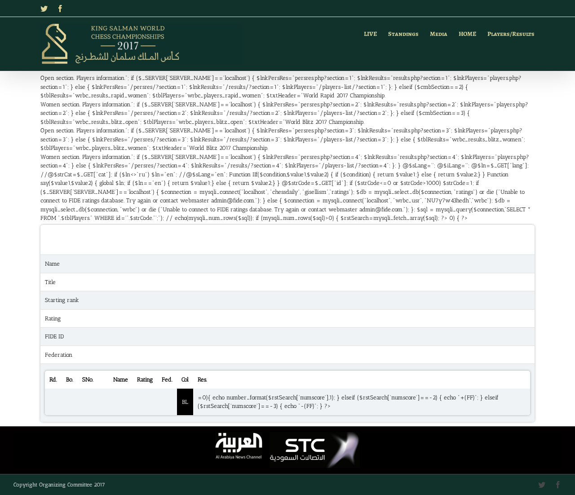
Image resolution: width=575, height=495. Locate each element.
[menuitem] (376, 32)
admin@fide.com (232, 200)
